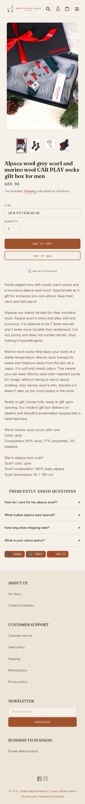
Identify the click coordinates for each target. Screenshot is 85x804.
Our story (14, 594)
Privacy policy (17, 682)
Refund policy (17, 670)
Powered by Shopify (51, 796)
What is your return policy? (25, 540)
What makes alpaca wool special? (30, 515)
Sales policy (16, 647)
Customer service (20, 635)
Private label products (23, 751)
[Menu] (77, 8)
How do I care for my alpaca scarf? (31, 502)
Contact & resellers (21, 605)
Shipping (30, 191)
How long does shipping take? (27, 528)
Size (8, 205)
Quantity (11, 221)
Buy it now (43, 256)
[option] (21, 146)
